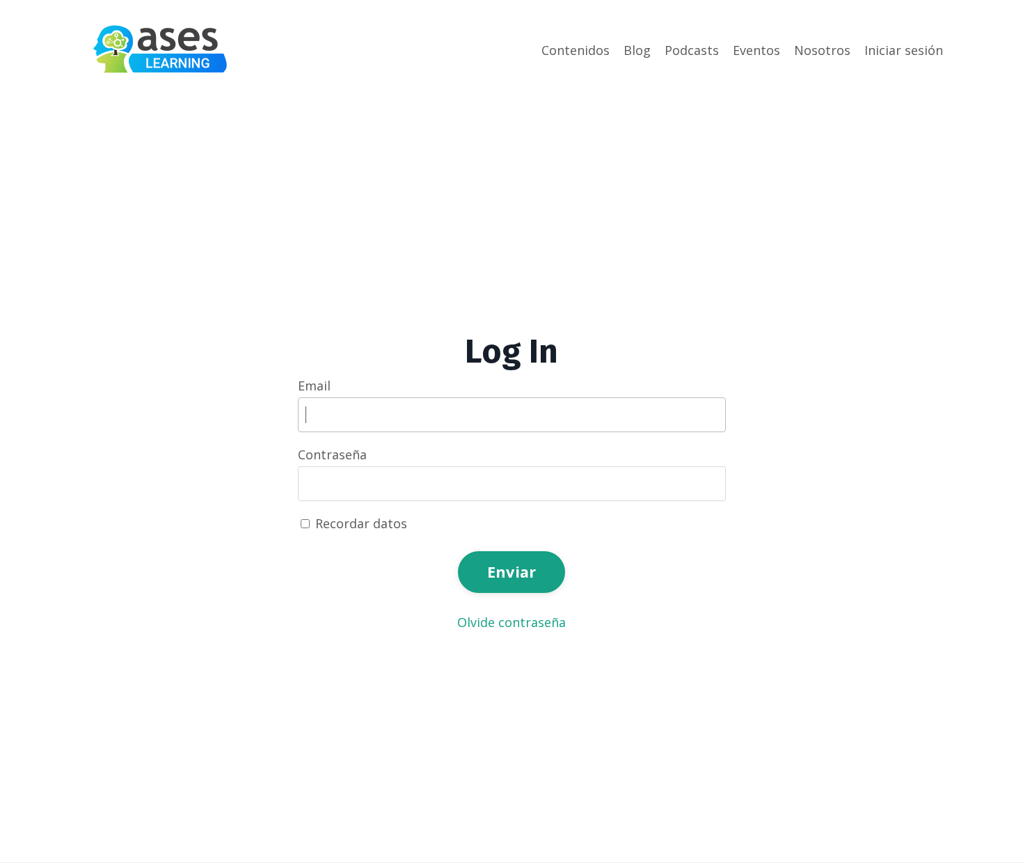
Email (314, 385)
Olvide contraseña (511, 622)
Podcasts (692, 50)
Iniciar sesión (903, 50)
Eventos (756, 50)
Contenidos (575, 50)
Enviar (512, 572)
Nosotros (822, 50)
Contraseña (332, 454)
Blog (637, 50)
